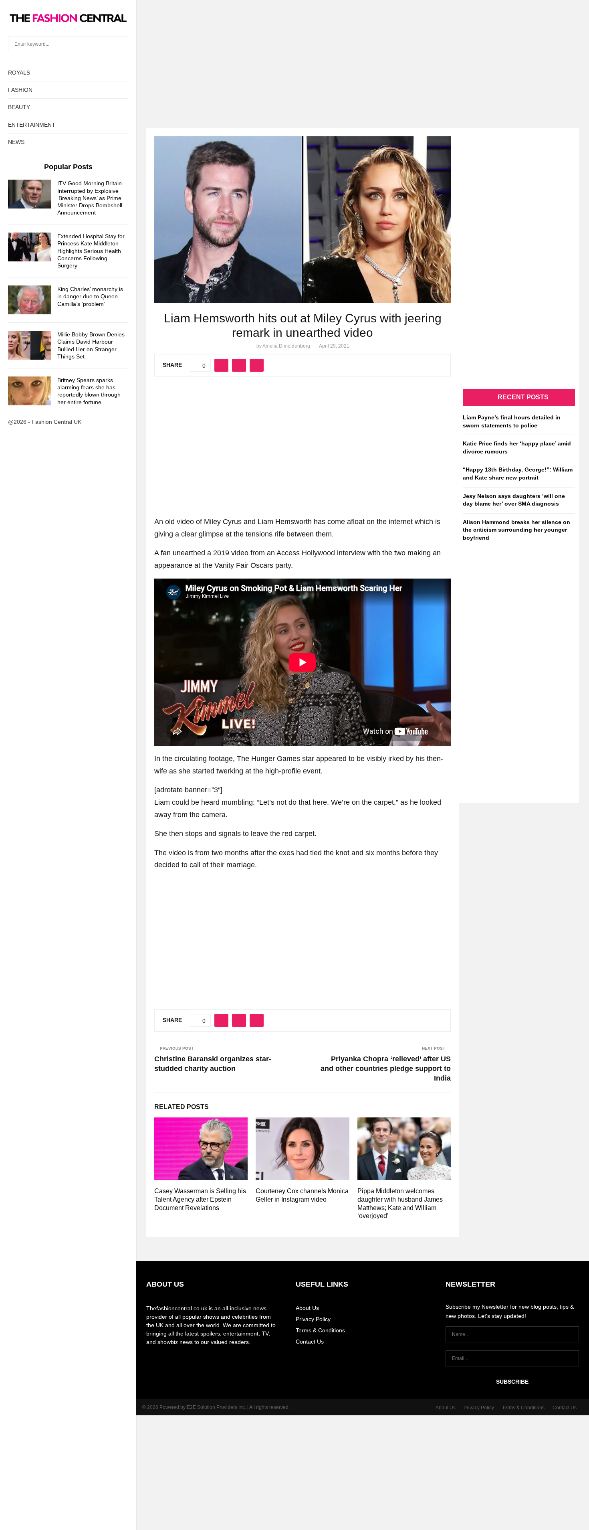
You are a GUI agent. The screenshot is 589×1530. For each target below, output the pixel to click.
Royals (19, 72)
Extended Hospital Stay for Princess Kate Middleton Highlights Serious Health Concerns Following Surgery (91, 251)
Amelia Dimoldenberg (286, 346)
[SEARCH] (120, 44)
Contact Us (310, 1341)
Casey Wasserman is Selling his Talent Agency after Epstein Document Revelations (200, 1199)
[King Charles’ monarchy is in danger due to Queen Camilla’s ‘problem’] (29, 299)
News (16, 142)
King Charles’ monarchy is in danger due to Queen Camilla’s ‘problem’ (90, 296)
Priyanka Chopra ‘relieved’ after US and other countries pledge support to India (386, 1068)
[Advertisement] (294, 56)
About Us (307, 1308)
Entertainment (31, 124)
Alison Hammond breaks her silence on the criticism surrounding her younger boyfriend (516, 530)
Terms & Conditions (320, 1330)
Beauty (19, 107)
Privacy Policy (313, 1319)
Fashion (20, 90)
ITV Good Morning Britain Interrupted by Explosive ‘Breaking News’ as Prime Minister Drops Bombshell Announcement (89, 198)
